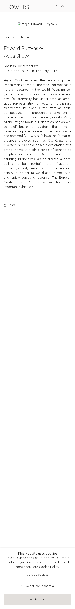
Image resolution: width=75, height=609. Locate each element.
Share (12, 205)
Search (62, 7)
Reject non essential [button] (40, 586)
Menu (69, 7)
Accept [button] (40, 599)
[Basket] (57, 7)
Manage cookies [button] (37, 575)
